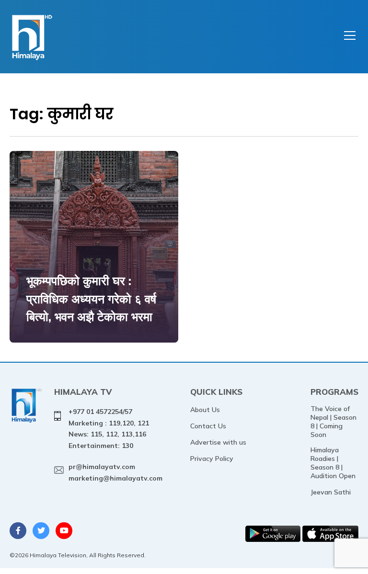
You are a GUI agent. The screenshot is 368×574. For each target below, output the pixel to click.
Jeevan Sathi (330, 492)
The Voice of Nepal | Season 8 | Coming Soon (333, 421)
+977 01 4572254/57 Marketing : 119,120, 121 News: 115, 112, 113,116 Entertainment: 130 (109, 428)
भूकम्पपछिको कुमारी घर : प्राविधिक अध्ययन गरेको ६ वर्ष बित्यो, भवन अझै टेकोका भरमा (91, 298)
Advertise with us (218, 442)
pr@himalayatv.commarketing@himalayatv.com (115, 472)
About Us (205, 409)
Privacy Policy (211, 458)
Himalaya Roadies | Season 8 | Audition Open (333, 463)
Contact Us (208, 426)
